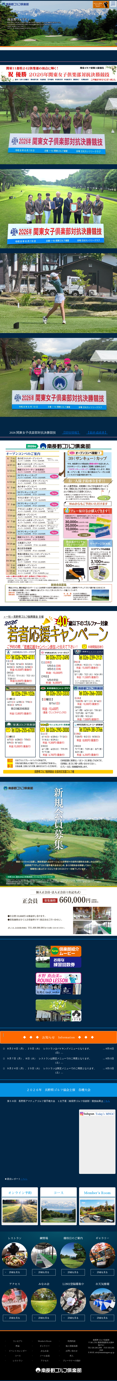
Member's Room (44, 1341)
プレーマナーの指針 (72, 1360)
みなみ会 (45, 1351)
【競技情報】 (71, 432)
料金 (18, 1346)
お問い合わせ (72, 1351)
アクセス (45, 1360)
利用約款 (72, 1341)
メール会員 (45, 1356)
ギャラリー (45, 1346)
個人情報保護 (72, 1346)
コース (18, 1356)
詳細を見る (14, 1272)
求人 (72, 1356)
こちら (24, 1179)
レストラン (18, 1360)
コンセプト (18, 1341)
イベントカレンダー (18, 1351)
